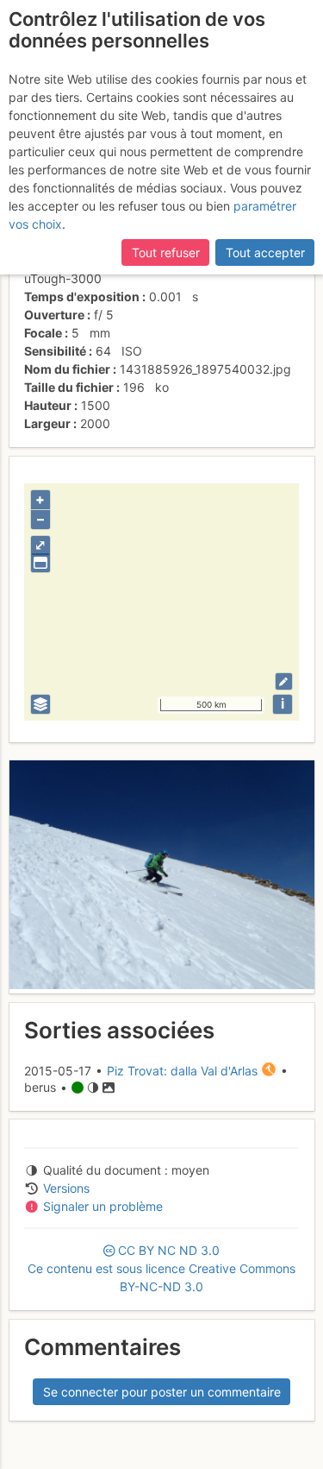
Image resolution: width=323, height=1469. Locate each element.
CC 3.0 (161, 1268)
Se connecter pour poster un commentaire (162, 1391)
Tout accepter (265, 252)
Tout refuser (166, 252)
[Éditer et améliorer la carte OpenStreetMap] (284, 681)
